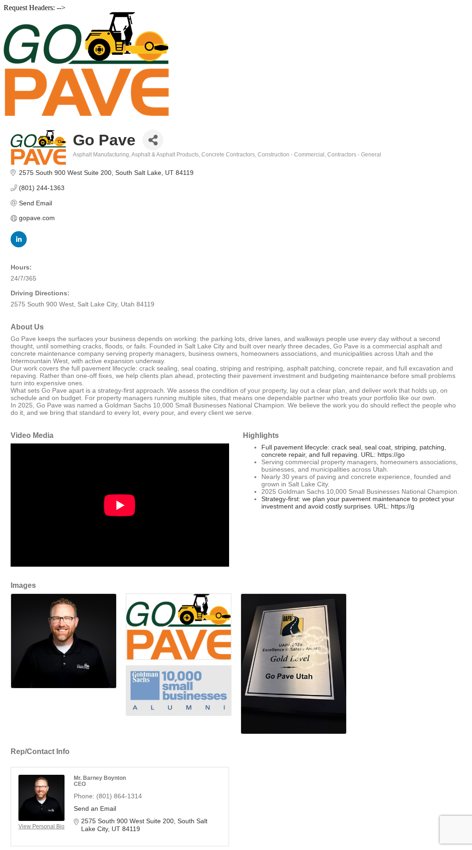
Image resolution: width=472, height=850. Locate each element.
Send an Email (95, 808)
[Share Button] (152, 140)
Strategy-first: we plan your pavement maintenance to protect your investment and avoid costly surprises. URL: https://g (357, 502)
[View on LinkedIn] (19, 245)
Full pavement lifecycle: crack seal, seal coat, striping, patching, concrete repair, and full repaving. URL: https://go (353, 450)
